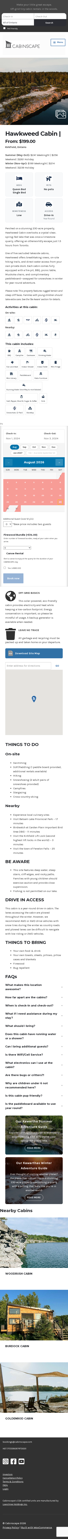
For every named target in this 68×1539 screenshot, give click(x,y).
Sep (24, 447)
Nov (44, 447)
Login (5, 1489)
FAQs (5, 1485)
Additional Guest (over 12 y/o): (18, 519)
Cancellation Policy (12, 1478)
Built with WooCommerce (36, 1527)
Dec (53, 447)
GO (57, 665)
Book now (13, 578)
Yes (14, 568)
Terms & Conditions (13, 1481)
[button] (34, 91)
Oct (34, 447)
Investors (8, 1474)
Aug (15, 447)
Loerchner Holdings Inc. (15, 1504)
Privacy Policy (11, 1527)
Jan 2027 (17, 453)
